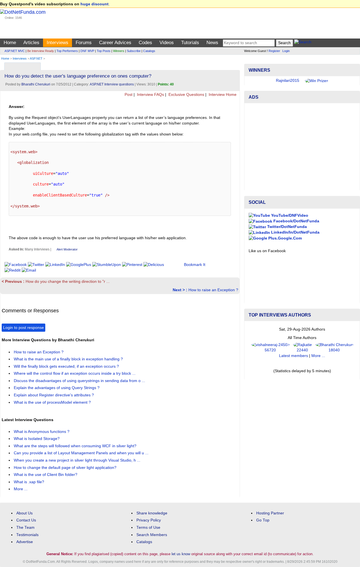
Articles (31, 42)
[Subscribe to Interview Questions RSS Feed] (235, 65)
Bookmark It (194, 265)
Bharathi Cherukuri (35, 84)
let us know (181, 554)
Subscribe (134, 51)
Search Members (151, 535)
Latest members (293, 356)
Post (127, 94)
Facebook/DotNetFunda (295, 221)
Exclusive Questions (185, 94)
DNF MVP (87, 51)
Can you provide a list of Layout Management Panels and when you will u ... (82, 453)
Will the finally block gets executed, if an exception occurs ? (67, 366)
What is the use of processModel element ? (53, 402)
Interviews (57, 42)
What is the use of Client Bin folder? (46, 475)
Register (274, 51)
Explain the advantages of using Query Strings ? (57, 388)
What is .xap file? (29, 482)
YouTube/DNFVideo (289, 215)
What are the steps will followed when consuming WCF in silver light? (76, 446)
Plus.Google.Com (284, 238)
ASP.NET (36, 58)
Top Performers (67, 51)
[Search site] (302, 43)
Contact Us (26, 520)
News (212, 42)
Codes (145, 42)
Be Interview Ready (40, 51)
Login (286, 51)
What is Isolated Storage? (37, 439)
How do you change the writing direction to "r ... (56, 281)
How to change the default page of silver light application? (66, 468)
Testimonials (27, 535)
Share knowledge (151, 513)
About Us (24, 513)
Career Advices (115, 42)
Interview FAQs (150, 94)
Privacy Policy (148, 520)
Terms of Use (148, 527)
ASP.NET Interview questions (112, 84)
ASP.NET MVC (14, 51)
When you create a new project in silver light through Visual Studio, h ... (77, 460)
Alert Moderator (67, 249)
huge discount (94, 4)
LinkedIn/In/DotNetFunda (295, 232)
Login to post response (23, 328)
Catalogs (149, 51)
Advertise (24, 542)
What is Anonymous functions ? (42, 432)
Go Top (262, 520)
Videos (166, 42)
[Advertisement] (302, 146)
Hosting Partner (270, 513)
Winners (118, 51)
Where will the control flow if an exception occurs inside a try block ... (75, 373)
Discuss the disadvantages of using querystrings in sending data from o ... (80, 381)
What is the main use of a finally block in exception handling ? (69, 359)
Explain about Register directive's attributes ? (54, 395)
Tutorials (190, 42)
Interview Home (222, 94)
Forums (84, 42)
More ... (21, 489)
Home (10, 42)
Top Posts (104, 51)
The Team (25, 527)
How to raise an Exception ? (205, 290)
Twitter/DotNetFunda (286, 227)
